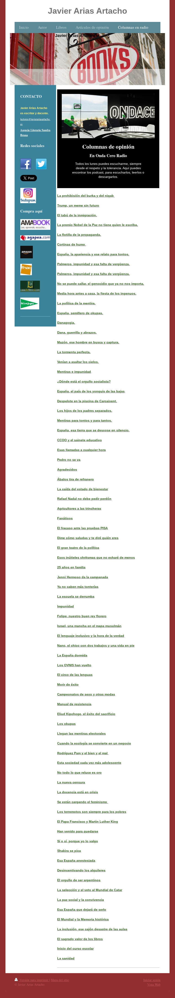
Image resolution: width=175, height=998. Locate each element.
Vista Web (153, 984)
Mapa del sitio (60, 980)
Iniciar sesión (151, 980)
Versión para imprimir (34, 980)
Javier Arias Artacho (87, 11)
